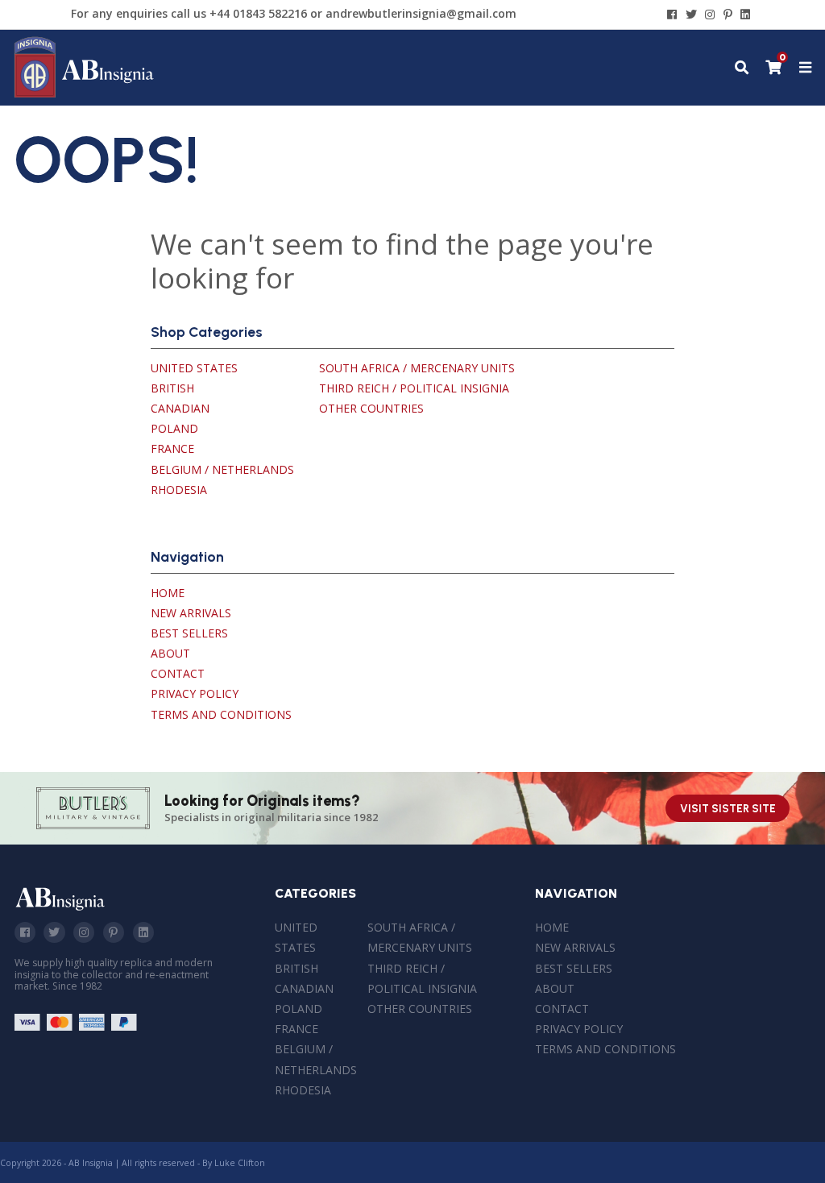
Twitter (54, 932)
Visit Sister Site (728, 809)
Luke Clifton (239, 1162)
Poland (174, 428)
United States (194, 368)
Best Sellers (189, 633)
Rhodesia (179, 489)
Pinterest (113, 932)
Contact (178, 673)
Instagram (83, 932)
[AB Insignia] (84, 94)
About (170, 653)
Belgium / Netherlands (222, 469)
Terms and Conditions (221, 714)
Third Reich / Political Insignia (414, 388)
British (172, 388)
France (172, 448)
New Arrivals (191, 613)
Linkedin (143, 932)
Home (167, 592)
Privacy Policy (194, 693)
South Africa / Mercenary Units (417, 368)
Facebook (25, 932)
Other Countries (371, 408)
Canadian (180, 408)
